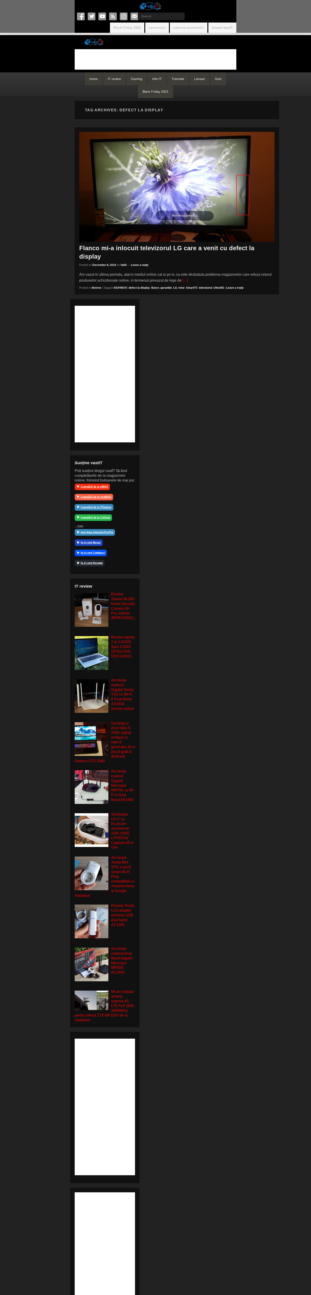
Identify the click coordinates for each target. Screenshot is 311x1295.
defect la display (139, 287)
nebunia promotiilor (188, 27)
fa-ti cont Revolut (92, 563)
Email (134, 16)
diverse (96, 287)
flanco (155, 287)
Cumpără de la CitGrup (95, 517)
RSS (113, 16)
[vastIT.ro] (150, 6)
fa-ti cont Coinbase (93, 552)
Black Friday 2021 (127, 27)
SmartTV (191, 287)
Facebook (81, 16)
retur (181, 287)
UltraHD (219, 287)
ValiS (123, 265)
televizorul (205, 287)
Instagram (124, 16)
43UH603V (120, 287)
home (93, 79)
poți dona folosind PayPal (97, 532)
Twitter (92, 16)
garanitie (166, 287)
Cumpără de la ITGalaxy (96, 507)
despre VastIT (222, 27)
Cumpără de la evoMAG (96, 497)
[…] (185, 280)
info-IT (157, 79)
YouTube (102, 16)
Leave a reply (139, 265)
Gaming (136, 79)
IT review (114, 79)
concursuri (157, 27)
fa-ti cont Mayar (91, 542)
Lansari (199, 79)
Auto (218, 79)
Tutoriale (178, 79)
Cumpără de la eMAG (94, 486)
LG (175, 287)
